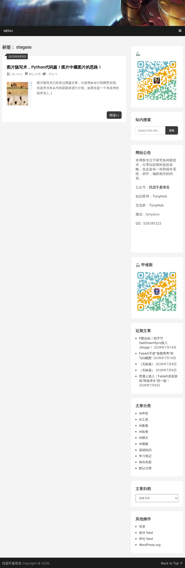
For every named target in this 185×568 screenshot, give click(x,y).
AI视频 (143, 444)
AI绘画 (143, 431)
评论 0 (53, 74)
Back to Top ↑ (172, 563)
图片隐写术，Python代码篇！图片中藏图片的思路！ (54, 67)
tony (19, 74)
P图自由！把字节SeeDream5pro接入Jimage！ (153, 342)
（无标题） (147, 364)
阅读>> (114, 115)
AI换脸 (143, 425)
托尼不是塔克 (11, 563)
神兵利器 (145, 462)
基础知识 (145, 450)
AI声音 (143, 413)
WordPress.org (150, 545)
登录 (142, 526)
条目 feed (146, 532)
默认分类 (35, 74)
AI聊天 (143, 438)
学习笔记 (145, 456)
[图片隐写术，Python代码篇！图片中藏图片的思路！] (19, 93)
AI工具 (143, 419)
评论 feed (146, 539)
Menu (8, 31)
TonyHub (160, 196)
